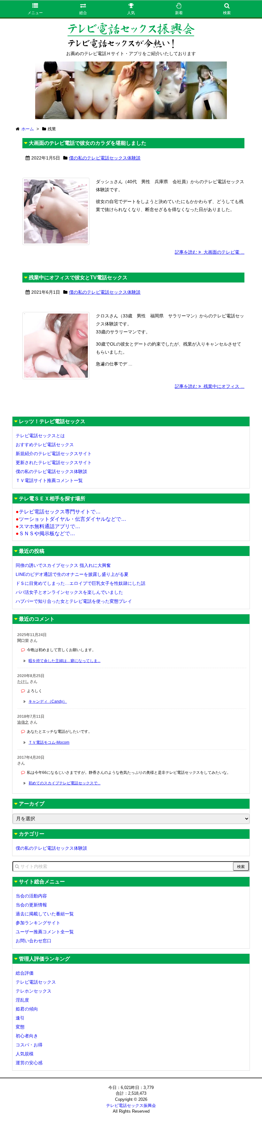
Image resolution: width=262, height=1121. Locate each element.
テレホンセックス (33, 991)
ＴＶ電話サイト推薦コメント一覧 (49, 480)
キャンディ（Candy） (47, 701)
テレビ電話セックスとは (40, 435)
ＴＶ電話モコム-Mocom (48, 742)
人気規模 (25, 1053)
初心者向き (27, 1035)
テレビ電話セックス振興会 (131, 1105)
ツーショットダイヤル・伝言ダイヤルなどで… (71, 519)
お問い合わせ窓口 (33, 940)
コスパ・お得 (29, 1044)
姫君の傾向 (27, 1008)
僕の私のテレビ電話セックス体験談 (105, 157)
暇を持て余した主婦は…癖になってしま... (64, 661)
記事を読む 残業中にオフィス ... (209, 386)
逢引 (20, 1017)
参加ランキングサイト (38, 922)
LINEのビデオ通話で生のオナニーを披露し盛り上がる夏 (72, 574)
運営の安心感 (29, 1062)
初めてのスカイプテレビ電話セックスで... (64, 783)
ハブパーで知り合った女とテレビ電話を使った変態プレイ (74, 601)
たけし (23, 681)
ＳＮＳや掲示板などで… (45, 533)
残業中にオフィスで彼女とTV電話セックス (78, 277)
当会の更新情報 (31, 904)
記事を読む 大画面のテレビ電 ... (209, 252)
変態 (20, 1026)
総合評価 (25, 973)
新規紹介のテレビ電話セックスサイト (54, 453)
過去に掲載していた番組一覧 (45, 913)
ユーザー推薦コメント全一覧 (45, 931)
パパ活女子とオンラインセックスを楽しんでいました (69, 592)
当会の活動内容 (31, 895)
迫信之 (23, 722)
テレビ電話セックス (36, 982)
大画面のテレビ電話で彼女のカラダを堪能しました (87, 143)
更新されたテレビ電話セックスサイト (54, 462)
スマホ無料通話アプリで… (48, 526)
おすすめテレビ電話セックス (45, 444)
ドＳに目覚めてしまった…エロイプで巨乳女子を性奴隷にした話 (80, 583)
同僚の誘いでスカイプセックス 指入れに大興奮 (63, 565)
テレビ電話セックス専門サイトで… (58, 511)
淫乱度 (22, 999)
